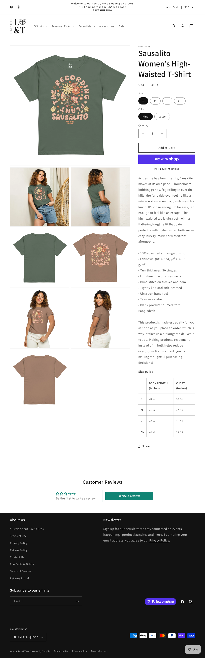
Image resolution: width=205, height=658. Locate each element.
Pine (146, 116)
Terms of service (99, 651)
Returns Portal (19, 578)
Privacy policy (79, 651)
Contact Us (17, 557)
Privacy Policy (18, 543)
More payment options (166, 168)
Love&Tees (23, 651)
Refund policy (61, 651)
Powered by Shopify (40, 651)
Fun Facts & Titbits (22, 564)
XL (179, 101)
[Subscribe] (77, 601)
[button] (40, 26)
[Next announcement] (138, 7)
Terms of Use (18, 536)
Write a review (129, 496)
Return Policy (18, 550)
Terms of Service (20, 571)
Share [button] (146, 446)
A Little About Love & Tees (27, 529)
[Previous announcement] (66, 7)
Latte (162, 116)
